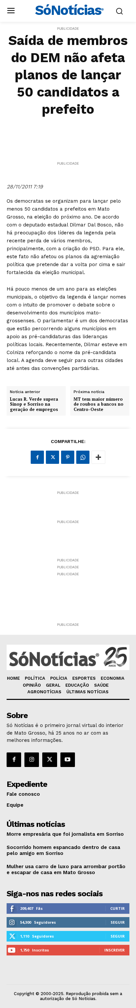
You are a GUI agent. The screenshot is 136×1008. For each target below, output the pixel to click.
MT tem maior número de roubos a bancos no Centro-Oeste (98, 404)
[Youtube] (67, 759)
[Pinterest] (67, 457)
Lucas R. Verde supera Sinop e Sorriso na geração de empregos (34, 404)
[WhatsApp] (82, 457)
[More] (98, 457)
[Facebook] (37, 457)
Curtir (117, 908)
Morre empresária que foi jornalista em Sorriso (65, 834)
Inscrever (114, 950)
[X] (52, 457)
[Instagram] (31, 759)
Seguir (118, 922)
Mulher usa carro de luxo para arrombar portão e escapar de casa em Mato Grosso (66, 869)
